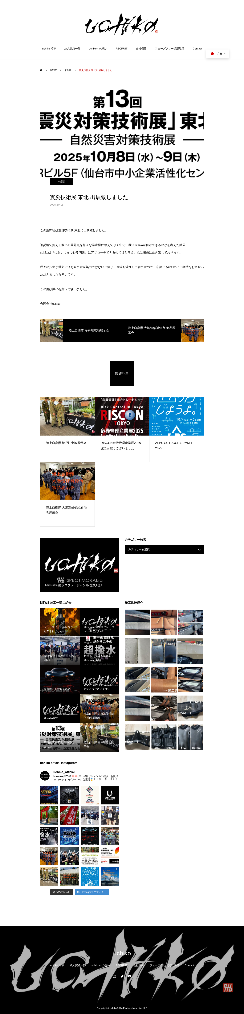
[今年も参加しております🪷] (90, 795)
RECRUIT (122, 48)
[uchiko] (122, 23)
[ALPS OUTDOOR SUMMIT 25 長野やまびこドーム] (90, 876)
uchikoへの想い (98, 48)
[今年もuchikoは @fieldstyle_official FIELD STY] (90, 856)
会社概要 (141, 48)
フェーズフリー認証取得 (169, 48)
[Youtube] (130, 976)
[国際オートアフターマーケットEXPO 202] (69, 836)
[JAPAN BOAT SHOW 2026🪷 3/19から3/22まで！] (110, 815)
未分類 (61, 181)
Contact (197, 48)
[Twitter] (122, 976)
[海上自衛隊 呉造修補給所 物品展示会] (110, 836)
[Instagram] (114, 976)
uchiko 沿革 (49, 48)
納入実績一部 (72, 48)
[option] (79, 565)
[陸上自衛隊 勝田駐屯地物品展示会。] (69, 876)
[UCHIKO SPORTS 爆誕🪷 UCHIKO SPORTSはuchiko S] (110, 795)
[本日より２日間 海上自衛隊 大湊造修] (49, 856)
